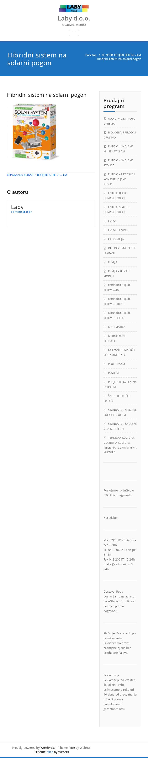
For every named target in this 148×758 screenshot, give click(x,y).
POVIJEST (113, 373)
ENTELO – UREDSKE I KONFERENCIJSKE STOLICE (119, 179)
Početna (91, 55)
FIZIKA (112, 221)
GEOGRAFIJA (116, 239)
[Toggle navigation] (74, 33)
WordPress (47, 747)
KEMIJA (112, 262)
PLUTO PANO (116, 364)
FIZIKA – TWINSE (118, 230)
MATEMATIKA (116, 327)
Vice (72, 747)
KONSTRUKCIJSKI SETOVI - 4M (121, 55)
